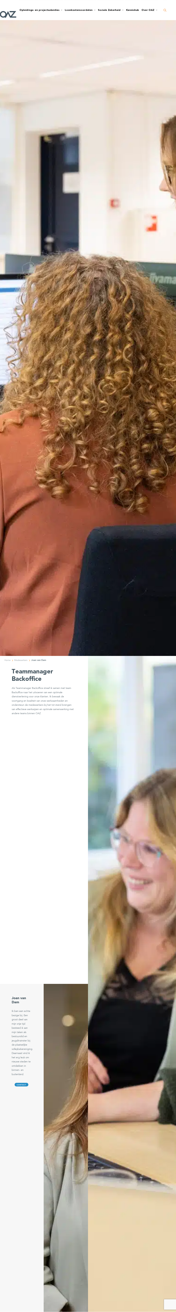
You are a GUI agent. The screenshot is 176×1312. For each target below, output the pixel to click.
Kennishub (132, 10)
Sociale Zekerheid (109, 10)
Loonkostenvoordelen (78, 10)
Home (7, 660)
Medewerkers (21, 660)
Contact (21, 1085)
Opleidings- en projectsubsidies (39, 10)
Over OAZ (148, 10)
